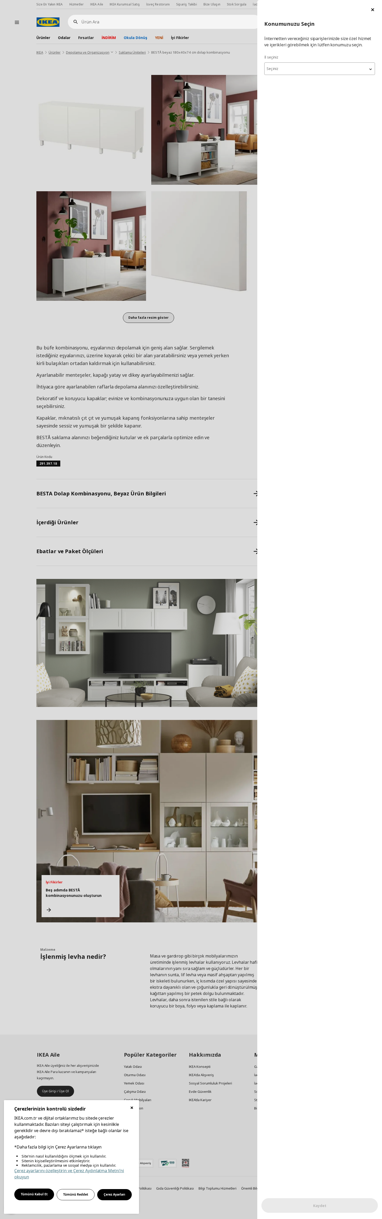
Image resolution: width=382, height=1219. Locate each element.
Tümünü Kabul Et (34, 1194)
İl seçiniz (271, 57)
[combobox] (319, 68)
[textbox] (320, 69)
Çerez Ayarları (114, 1194)
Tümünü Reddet (75, 1194)
